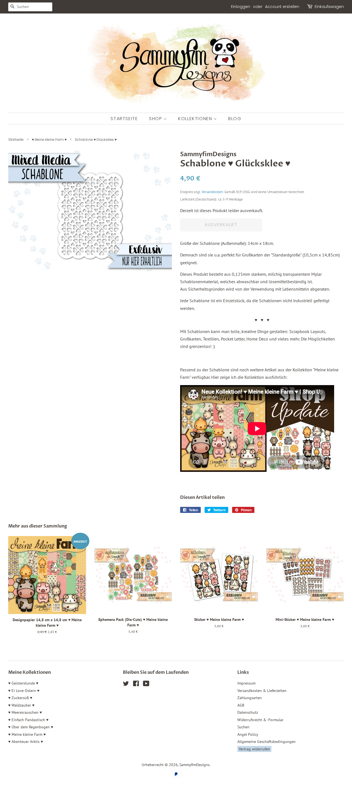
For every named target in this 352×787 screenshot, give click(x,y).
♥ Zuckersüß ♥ (20, 697)
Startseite (124, 118)
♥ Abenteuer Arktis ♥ (25, 741)
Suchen (243, 726)
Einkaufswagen (329, 6)
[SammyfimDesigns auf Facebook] (136, 684)
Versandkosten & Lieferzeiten (262, 690)
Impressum (246, 683)
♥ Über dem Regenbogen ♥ (30, 726)
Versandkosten (212, 192)
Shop (156, 118)
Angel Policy (247, 734)
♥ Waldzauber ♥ (21, 705)
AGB (240, 705)
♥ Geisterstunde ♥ (23, 683)
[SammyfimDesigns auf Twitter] (126, 684)
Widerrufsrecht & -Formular (260, 719)
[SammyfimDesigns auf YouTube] (146, 684)
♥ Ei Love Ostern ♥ (23, 690)
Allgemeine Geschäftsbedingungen (266, 741)
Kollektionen (196, 118)
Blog (234, 118)
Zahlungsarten (249, 697)
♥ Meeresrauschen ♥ (25, 712)
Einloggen (240, 6)
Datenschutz (247, 712)
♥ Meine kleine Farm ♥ (49, 139)
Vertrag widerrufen (254, 749)
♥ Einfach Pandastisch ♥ (28, 719)
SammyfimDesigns (194, 764)
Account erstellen (282, 6)
